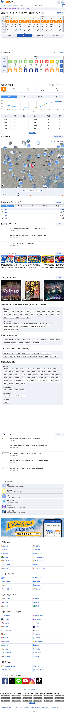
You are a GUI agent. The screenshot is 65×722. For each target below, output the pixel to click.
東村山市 (34, 377)
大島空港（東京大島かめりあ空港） (12, 340)
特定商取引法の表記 (29, 707)
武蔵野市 (35, 374)
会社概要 (4, 707)
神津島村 (22, 389)
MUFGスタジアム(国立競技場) (38, 326)
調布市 (5, 377)
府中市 (52, 374)
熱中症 (4, 61)
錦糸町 (5, 317)
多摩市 (32, 380)
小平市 (22, 377)
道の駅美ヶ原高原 (43, 356)
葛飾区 (10, 374)
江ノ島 (18, 356)
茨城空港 (21, 342)
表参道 (22, 311)
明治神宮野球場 (24, 326)
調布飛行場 (27, 342)
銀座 (10, 314)
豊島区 (33, 371)
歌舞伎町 (6, 311)
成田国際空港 (36, 342)
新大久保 (12, 311)
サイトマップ (60, 707)
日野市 (28, 377)
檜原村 (17, 383)
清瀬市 (11, 380)
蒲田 (28, 317)
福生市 (52, 377)
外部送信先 (37, 707)
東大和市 (6, 380)
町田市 (10, 377)
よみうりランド (53, 356)
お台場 (52, 314)
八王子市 (23, 374)
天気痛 (4, 66)
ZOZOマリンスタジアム (9, 356)
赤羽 (58, 314)
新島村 (16, 389)
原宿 (18, 311)
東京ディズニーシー (46, 353)
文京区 (27, 369)
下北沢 (38, 311)
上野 (37, 314)
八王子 (6, 218)
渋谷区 (17, 371)
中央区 (11, 369)
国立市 (46, 377)
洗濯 (4, 70)
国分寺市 (41, 377)
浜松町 (15, 314)
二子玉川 (11, 317)
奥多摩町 (23, 383)
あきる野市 (50, 380)
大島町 (5, 389)
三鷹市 (41, 374)
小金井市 (17, 377)
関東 (9, 5)
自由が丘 (47, 314)
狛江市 (57, 377)
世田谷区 (11, 371)
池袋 (53, 311)
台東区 (32, 369)
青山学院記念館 (7, 323)
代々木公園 (49, 323)
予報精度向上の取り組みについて (32, 689)
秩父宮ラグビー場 (8, 326)
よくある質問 (53, 707)
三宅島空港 (43, 340)
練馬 (6, 212)
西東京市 (57, 380)
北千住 (22, 317)
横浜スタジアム (25, 353)
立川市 (29, 374)
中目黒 (58, 311)
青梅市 (46, 374)
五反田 (31, 314)
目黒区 (54, 369)
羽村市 (43, 380)
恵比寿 (43, 311)
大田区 (5, 371)
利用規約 (9, 707)
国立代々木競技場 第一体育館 (30, 323)
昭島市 (57, 374)
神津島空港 (51, 340)
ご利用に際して (45, 707)
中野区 (22, 371)
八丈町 (17, 396)
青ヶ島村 (23, 396)
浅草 (41, 314)
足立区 (5, 374)
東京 (49, 311)
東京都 (15, 5)
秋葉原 (26, 314)
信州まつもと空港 (27, 340)
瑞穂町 (5, 383)
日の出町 (11, 383)
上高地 (18, 353)
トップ (3, 5)
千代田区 (6, 369)
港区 (17, 369)
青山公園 (42, 323)
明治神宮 (16, 326)
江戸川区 (17, 374)
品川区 (49, 369)
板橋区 (49, 371)
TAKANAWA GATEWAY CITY (11, 329)
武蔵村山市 (26, 380)
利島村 (10, 389)
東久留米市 (18, 380)
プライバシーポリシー (17, 707)
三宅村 (5, 396)
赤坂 (28, 311)
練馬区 (54, 371)
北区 (39, 371)
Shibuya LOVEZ (17, 323)
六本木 (32, 311)
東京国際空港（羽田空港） (10, 342)
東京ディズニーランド (9, 353)
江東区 (43, 369)
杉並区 (28, 371)
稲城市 (38, 380)
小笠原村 (6, 402)
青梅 (6, 215)
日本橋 (20, 314)
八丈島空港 (36, 340)
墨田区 (38, 369)
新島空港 (58, 340)
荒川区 (43, 371)
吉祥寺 (17, 317)
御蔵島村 (11, 396)
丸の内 (5, 314)
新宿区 (21, 369)
